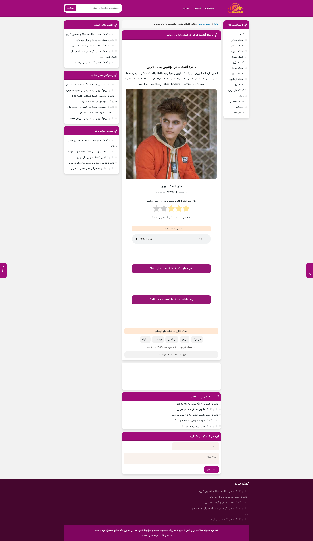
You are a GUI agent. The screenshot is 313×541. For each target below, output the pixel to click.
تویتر (184, 339)
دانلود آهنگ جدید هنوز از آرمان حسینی (93, 46)
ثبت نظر (211, 469)
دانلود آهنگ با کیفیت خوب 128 (169, 299)
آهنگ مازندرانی (236, 90)
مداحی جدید (237, 112)
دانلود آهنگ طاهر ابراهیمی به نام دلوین (190, 35)
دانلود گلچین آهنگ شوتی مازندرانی (95, 157)
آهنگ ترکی (238, 62)
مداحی (186, 8)
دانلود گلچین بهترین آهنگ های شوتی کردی (91, 151)
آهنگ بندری (237, 57)
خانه (216, 24)
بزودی (241, 96)
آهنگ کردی (205, 24)
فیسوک (197, 339)
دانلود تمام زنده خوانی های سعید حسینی (92, 168)
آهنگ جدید (238, 68)
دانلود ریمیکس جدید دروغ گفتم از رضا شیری (90, 85)
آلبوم (241, 34)
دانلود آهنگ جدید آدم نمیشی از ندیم (94, 62)
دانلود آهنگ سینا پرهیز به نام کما (200, 426)
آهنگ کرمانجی (236, 79)
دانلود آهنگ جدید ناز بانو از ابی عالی (95, 40)
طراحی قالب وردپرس (160, 535)
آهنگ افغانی (237, 40)
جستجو (71, 8)
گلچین (197, 8)
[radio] (186, 209)
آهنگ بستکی (237, 46)
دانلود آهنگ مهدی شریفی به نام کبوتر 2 (196, 420)
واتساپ (158, 339)
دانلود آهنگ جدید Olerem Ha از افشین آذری (90, 34)
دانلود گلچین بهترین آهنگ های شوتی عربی (91, 163)
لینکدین (171, 339)
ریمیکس (210, 8)
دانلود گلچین (237, 101)
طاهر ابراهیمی (172, 67)
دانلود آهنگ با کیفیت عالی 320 (169, 268)
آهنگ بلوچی (237, 51)
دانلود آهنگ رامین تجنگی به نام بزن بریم (196, 409)
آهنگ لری (239, 85)
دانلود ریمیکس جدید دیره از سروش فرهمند (90, 118)
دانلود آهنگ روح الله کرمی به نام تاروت (197, 404)
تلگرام (145, 339)
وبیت (144, 535)
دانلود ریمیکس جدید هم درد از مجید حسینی (90, 90)
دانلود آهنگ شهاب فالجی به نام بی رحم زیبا (195, 415)
